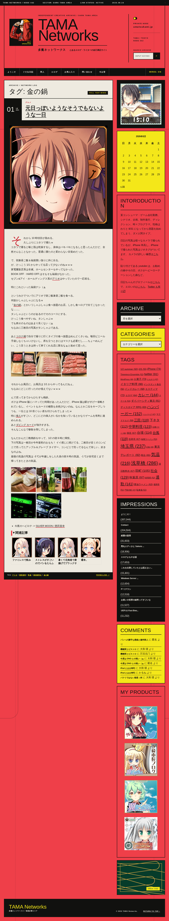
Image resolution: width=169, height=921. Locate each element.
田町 (142, 470)
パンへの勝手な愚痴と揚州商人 (134, 640)
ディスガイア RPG (133, 407)
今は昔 (102, 72)
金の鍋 (17, 304)
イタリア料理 (131, 384)
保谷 (131, 433)
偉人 (18, 415)
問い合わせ (87, 72)
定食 (150, 447)
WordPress (126, 379)
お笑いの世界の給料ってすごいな (136, 600)
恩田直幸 (22, 575)
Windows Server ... (129, 578)
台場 (144, 432)
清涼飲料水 (37, 575)
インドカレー (135, 389)
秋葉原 (136, 477)
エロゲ (54, 72)
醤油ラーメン (143, 484)
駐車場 (141, 490)
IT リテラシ (126, 589)
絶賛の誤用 (126, 535)
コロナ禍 (21, 336)
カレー (148, 395)
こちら (156, 282)
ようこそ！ (126, 514)
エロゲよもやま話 (129, 557)
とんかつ (152, 379)
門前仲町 (130, 490)
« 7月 (122, 187)
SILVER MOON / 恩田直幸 (50, 526)
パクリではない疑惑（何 (131, 678)
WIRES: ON (155, 72)
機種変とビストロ (128, 649)
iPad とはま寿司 (127, 668)
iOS (143, 369)
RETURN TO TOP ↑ (151, 911)
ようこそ (12, 72)
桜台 (146, 455)
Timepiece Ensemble (132, 374)
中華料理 (140, 426)
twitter (151, 374)
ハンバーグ (149, 414)
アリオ (56, 278)
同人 (42, 72)
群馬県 (150, 478)
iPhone (154, 369)
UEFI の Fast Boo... (129, 610)
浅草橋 (144, 463)
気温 (29, 575)
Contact (124, 525)
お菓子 (140, 379)
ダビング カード (25, 424)
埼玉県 (133, 446)
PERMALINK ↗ (103, 575)
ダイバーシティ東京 (145, 400)
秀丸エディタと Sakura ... (132, 546)
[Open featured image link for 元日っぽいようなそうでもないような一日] (58, 175)
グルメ (28, 102)
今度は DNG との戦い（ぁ (132, 659)
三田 (141, 420)
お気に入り (70, 72)
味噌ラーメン (149, 439)
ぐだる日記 (28, 72)
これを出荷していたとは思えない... (136, 568)
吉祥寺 (134, 439)
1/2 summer (129, 369)
